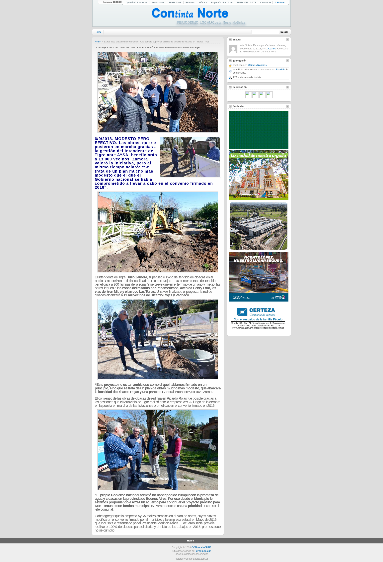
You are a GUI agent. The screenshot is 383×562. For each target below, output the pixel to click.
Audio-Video (158, 2)
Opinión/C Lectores (136, 2)
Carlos (272, 48)
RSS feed (280, 2)
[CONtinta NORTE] (199, 17)
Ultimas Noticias (257, 65)
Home (98, 32)
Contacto (265, 2)
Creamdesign (203, 551)
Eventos (190, 2)
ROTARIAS (175, 2)
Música (203, 2)
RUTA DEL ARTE (246, 2)
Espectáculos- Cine (222, 2)
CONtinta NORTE (201, 547)
